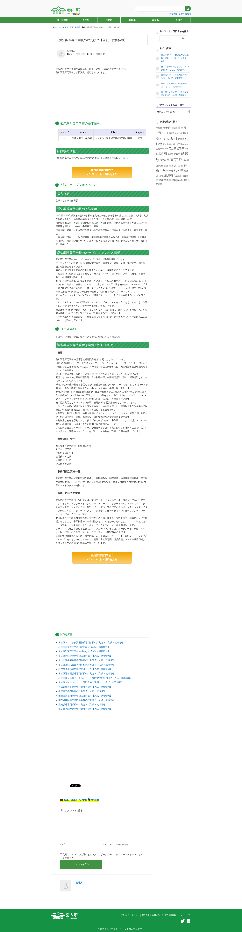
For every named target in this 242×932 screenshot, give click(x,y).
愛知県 (95, 799)
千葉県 (170, 133)
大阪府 (171, 138)
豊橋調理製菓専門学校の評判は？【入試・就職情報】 (85, 687)
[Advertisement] (102, 97)
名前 (61, 845)
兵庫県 (181, 127)
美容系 (85, 20)
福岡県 (179, 170)
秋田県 (161, 176)
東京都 (176, 159)
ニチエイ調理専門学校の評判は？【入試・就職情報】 (85, 709)
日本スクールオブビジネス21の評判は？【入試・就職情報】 (175, 68)
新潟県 (164, 160)
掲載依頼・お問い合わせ (180, 14)
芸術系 (109, 20)
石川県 (180, 166)
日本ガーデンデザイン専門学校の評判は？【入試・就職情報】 (175, 93)
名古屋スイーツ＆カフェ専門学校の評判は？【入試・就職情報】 (90, 682)
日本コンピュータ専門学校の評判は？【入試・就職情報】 (175, 76)
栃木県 (186, 160)
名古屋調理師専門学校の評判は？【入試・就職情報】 (85, 656)
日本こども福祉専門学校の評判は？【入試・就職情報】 (175, 85)
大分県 (162, 139)
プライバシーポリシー (130, 915)
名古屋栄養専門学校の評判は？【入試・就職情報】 (84, 647)
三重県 (159, 128)
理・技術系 (62, 20)
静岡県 (175, 180)
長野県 (160, 180)
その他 (178, 20)
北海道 (161, 133)
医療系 (132, 20)
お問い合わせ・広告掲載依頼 (164, 915)
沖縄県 (159, 166)
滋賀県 (166, 166)
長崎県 (185, 176)
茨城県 (178, 175)
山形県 (185, 144)
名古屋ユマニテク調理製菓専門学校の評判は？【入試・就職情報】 (92, 642)
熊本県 (172, 165)
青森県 (167, 180)
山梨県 (159, 149)
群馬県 (168, 175)
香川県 (183, 180)
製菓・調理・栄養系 (75, 799)
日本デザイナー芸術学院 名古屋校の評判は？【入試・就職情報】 (175, 58)
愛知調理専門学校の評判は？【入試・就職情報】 (83, 704)
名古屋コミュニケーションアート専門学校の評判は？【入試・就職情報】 (95, 678)
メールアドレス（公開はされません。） (118, 845)
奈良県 (181, 139)
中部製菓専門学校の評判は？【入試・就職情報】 (83, 691)
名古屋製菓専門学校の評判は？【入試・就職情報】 (84, 651)
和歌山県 (178, 133)
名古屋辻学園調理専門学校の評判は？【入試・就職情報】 (87, 660)
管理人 (79, 882)
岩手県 (180, 148)
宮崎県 (166, 144)
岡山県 (172, 148)
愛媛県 (177, 154)
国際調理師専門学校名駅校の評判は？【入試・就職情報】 (87, 700)
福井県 (169, 171)
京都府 (166, 127)
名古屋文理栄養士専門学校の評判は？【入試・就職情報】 (87, 665)
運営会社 (145, 915)
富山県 (172, 144)
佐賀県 (174, 128)
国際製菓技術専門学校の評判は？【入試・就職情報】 (85, 696)
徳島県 (170, 154)
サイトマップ (184, 915)
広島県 (162, 153)
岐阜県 (165, 149)
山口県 (179, 144)
